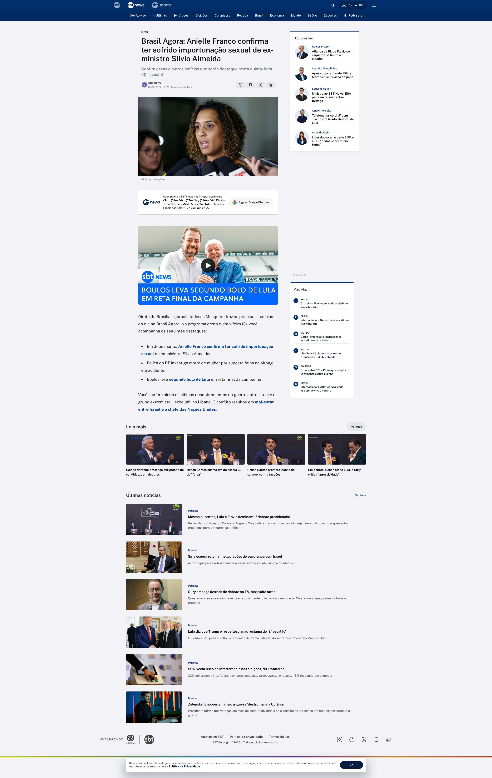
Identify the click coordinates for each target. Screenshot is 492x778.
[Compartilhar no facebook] (250, 85)
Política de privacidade (246, 737)
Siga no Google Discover (254, 202)
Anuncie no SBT (212, 737)
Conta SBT (355, 5)
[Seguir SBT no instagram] (340, 739)
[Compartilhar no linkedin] (270, 85)
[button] (155, 461)
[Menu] (374, 5)
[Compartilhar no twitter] (260, 85)
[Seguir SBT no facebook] (352, 739)
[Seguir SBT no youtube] (376, 739)
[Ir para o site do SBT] (149, 739)
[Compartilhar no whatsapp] (240, 85)
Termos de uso (279, 737)
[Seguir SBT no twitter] (364, 739)
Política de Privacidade (184, 766)
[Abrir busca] (332, 5)
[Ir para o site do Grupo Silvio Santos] (120, 739)
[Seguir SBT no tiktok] (389, 739)
